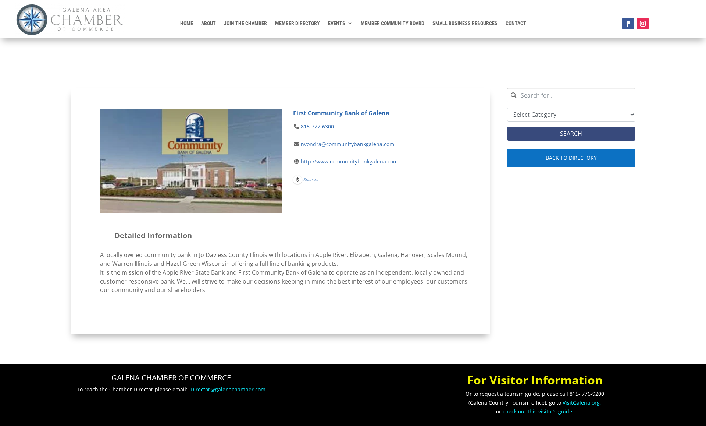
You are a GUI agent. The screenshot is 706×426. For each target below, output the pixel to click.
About (208, 23)
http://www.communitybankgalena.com (349, 161)
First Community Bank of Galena (341, 113)
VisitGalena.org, (582, 402)
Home (186, 23)
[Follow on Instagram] (643, 23)
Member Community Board (392, 23)
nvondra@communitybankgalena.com (347, 144)
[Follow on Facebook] (628, 23)
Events (336, 23)
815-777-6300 (317, 126)
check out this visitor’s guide (537, 411)
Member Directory (297, 23)
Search (571, 134)
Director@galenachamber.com (227, 389)
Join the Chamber (245, 23)
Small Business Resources (465, 23)
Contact (516, 23)
